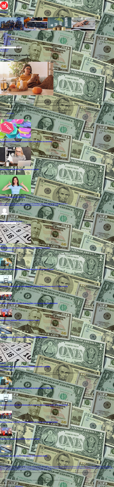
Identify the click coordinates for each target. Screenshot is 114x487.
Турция (102, 467)
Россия (74, 467)
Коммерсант (108, 466)
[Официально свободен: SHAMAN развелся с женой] (6, 316)
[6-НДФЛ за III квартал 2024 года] (15, 193)
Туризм (98, 467)
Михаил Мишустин (42, 467)
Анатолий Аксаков (40, 466)
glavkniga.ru (10, 113)
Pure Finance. (4, 12)
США (77, 467)
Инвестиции (7, 38)
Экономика (7, 42)
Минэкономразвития (31, 467)
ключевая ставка (41, 469)
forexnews (14, 466)
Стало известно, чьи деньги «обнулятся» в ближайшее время (23, 337)
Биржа (5, 36)
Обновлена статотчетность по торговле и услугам (19, 169)
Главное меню (4, 49)
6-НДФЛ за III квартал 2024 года (13, 197)
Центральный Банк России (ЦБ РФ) (12, 469)
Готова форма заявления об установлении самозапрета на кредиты (26, 141)
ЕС (104, 466)
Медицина (15, 467)
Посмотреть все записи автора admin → (12, 221)
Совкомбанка (92, 467)
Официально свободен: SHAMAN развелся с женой (20, 320)
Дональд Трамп (99, 466)
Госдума (84, 466)
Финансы (6, 41)
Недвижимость (55, 467)
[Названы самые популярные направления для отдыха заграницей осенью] (6, 299)
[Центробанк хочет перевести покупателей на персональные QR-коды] (6, 266)
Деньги (93, 466)
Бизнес (6, 33)
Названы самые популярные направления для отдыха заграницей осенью (29, 303)
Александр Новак (31, 466)
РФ (71, 467)
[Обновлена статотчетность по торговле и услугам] (15, 166)
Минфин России (22, 467)
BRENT (2, 466)
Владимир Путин (67, 466)
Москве (49, 467)
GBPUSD (19, 466)
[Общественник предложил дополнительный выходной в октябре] (15, 242)
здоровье (29, 469)
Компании (2, 467)
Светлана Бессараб (84, 467)
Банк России (53, 466)
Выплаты (74, 466)
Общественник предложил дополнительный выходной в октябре (25, 248)
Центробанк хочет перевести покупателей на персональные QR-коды (27, 269)
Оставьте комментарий (7, 59)
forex (10, 466)
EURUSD (6, 466)
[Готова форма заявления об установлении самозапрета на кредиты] (15, 138)
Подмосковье (66, 467)
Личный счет (8, 467)
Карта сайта (7, 44)
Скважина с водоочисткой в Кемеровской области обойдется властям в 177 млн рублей (34, 286)
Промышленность (9, 39)
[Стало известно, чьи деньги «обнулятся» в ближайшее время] (6, 333)
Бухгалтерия (7, 34)
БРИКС (47, 466)
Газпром (79, 466)
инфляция (34, 469)
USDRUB (24, 466)
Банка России (59, 466)
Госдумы (88, 466)
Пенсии (61, 467)
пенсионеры (48, 469)
